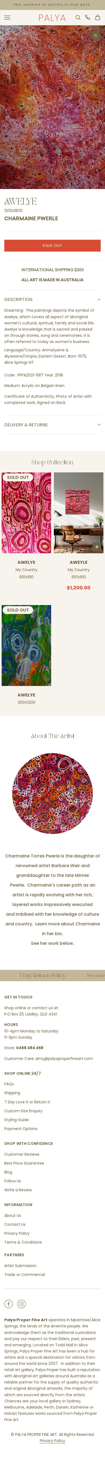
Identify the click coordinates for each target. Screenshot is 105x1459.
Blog (8, 1172)
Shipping (12, 1093)
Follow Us (12, 1181)
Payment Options (20, 1128)
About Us (12, 1215)
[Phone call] (88, 17)
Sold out (52, 245)
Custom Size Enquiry (23, 1111)
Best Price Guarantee (24, 1163)
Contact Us (15, 1224)
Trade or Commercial (24, 1274)
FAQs (9, 1084)
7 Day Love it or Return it (27, 1102)
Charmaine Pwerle (31, 219)
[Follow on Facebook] (8, 1304)
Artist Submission (20, 1265)
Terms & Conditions (23, 1242)
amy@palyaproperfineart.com (64, 1058)
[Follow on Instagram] (21, 1304)
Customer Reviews (21, 1154)
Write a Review (18, 1190)
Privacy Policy (17, 1233)
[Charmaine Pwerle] (52, 793)
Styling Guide (16, 1119)
